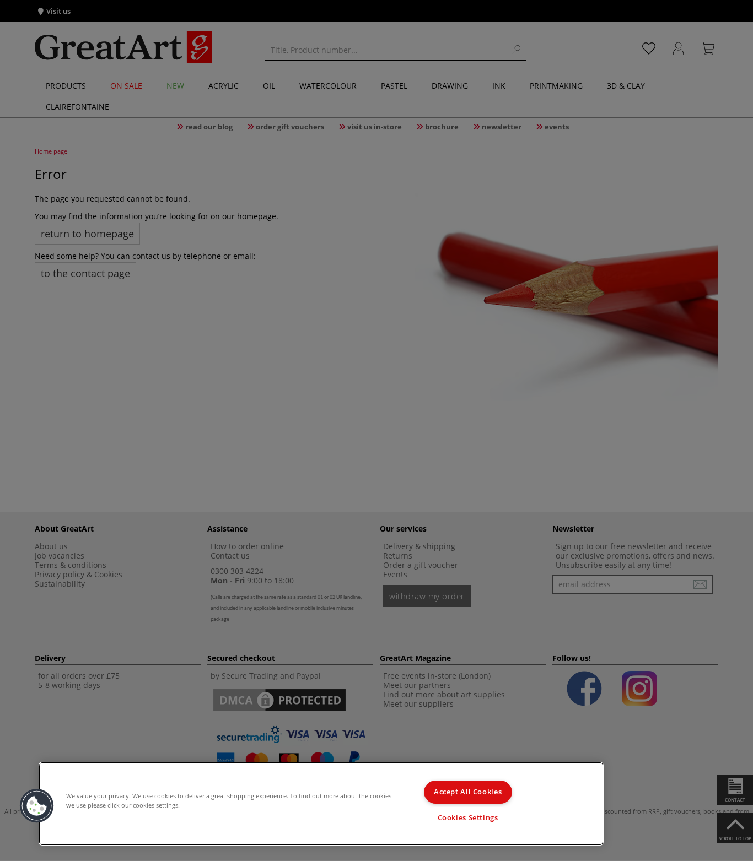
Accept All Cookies (468, 792)
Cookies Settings (468, 817)
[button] (37, 806)
